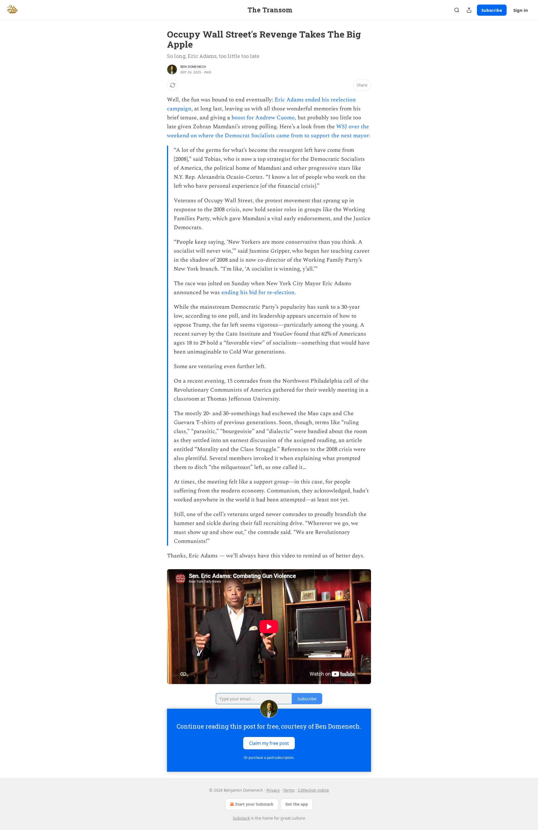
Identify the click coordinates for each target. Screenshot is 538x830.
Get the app (296, 804)
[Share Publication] (469, 10)
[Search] (456, 10)
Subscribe (491, 10)
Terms (288, 790)
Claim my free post (269, 743)
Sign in (520, 10)
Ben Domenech (193, 67)
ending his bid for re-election (257, 292)
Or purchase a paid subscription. (269, 757)
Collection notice (313, 790)
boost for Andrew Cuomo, (263, 117)
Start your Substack (254, 804)
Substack (241, 818)
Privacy (273, 790)
